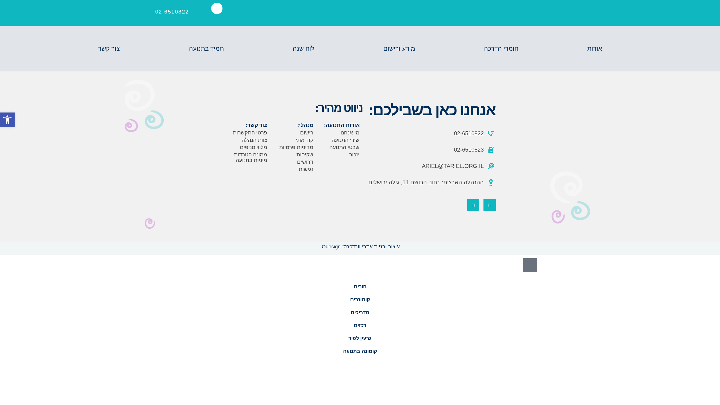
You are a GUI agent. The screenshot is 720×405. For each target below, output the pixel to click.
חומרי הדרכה (501, 48)
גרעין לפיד (360, 338)
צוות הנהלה (254, 140)
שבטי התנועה (344, 147)
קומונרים (360, 299)
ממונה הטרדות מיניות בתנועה (250, 157)
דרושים (305, 162)
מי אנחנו (350, 133)
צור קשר (109, 48)
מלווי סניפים (253, 147)
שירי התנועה (345, 140)
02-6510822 (172, 12)
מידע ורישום (399, 48)
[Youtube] (473, 205)
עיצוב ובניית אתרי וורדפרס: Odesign (360, 246)
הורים (360, 286)
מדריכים (360, 312)
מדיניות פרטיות (296, 147)
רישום (306, 133)
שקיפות (304, 155)
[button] (216, 8)
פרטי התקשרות (250, 133)
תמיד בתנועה (206, 48)
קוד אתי (304, 140)
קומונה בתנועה (360, 351)
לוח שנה (303, 48)
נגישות (306, 169)
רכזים (360, 325)
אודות (594, 48)
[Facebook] (489, 205)
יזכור (354, 155)
